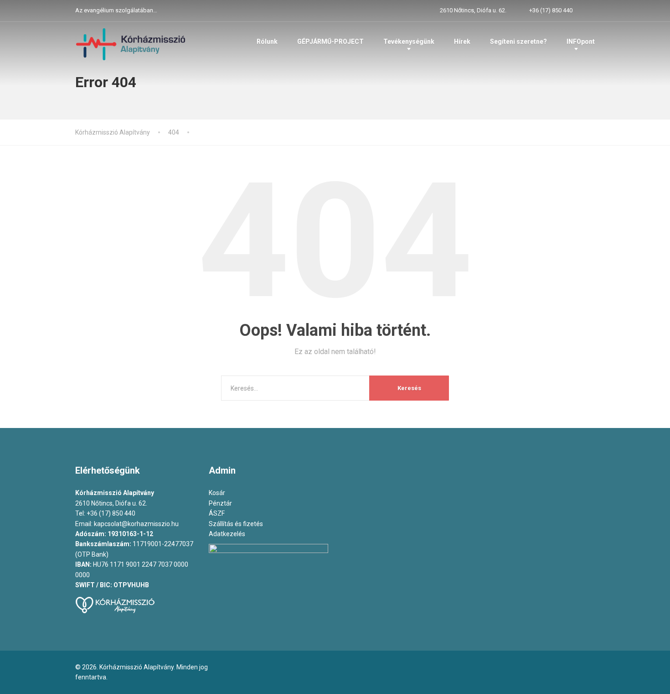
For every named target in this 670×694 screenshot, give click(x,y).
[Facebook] (590, 10)
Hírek (462, 41)
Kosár (217, 492)
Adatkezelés (228, 533)
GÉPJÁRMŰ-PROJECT (330, 41)
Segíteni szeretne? (518, 41)
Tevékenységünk (408, 41)
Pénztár (220, 503)
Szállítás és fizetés (236, 523)
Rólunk (267, 41)
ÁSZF (217, 513)
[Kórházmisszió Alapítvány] (131, 43)
